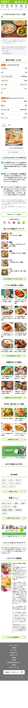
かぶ (10, 48)
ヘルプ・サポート (14, 650)
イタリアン (7, 50)
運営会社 (14, 657)
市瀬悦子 (9, 53)
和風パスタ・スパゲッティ (15, 46)
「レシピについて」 (20, 206)
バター (3, 113)
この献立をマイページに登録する (14, 214)
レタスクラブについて (14, 667)
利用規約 (14, 647)
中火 (4, 189)
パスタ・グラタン (7, 46)
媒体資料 (14, 665)
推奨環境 (14, 660)
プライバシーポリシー (14, 645)
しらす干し (7, 48)
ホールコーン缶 (5, 109)
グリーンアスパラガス (15, 48)
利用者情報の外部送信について (14, 662)
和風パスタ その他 (23, 46)
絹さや (3, 105)
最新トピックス (14, 655)
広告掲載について (14, 652)
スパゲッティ (22, 48)
